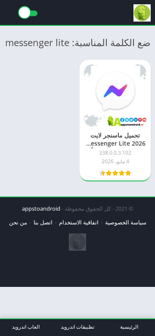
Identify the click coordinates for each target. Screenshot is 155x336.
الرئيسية (129, 326)
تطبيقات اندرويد (77, 326)
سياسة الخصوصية (125, 222)
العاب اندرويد (26, 326)
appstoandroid (41, 208)
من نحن (18, 222)
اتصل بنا (43, 222)
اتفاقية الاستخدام (79, 222)
